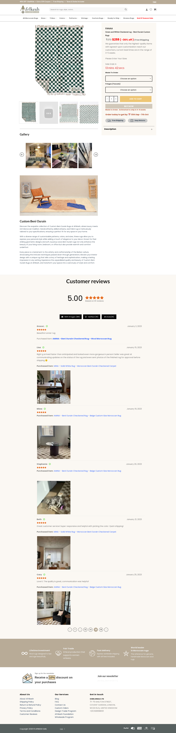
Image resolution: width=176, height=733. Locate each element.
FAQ (154, 2)
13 (85, 629)
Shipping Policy (27, 701)
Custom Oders (61, 708)
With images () (72, 316)
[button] (147, 9)
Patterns (73, 18)
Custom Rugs (97, 18)
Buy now (129, 106)
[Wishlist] (151, 9)
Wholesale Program (64, 717)
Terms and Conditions (30, 711)
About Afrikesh (27, 698)
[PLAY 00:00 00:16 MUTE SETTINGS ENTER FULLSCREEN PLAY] (59, 60)
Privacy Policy (26, 708)
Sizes (43, 18)
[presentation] (22, 154)
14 (91, 629)
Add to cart (135, 99)
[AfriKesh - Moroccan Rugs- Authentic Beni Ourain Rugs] (30, 10)
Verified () (92, 316)
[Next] (93, 60)
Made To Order (111, 72)
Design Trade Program (65, 711)
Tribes (52, 18)
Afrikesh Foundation (64, 714)
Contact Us (60, 705)
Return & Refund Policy (30, 705)
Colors (62, 18)
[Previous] (24, 60)
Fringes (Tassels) (112, 84)
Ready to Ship (113, 18)
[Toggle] (152, 129)
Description (110, 129)
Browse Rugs (128, 18)
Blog (57, 698)
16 (101, 629)
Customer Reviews (28, 714)
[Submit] (126, 10)
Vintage (84, 18)
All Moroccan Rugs (30, 18)
